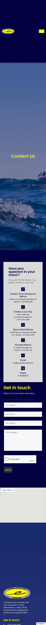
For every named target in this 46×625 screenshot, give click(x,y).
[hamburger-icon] (41, 31)
